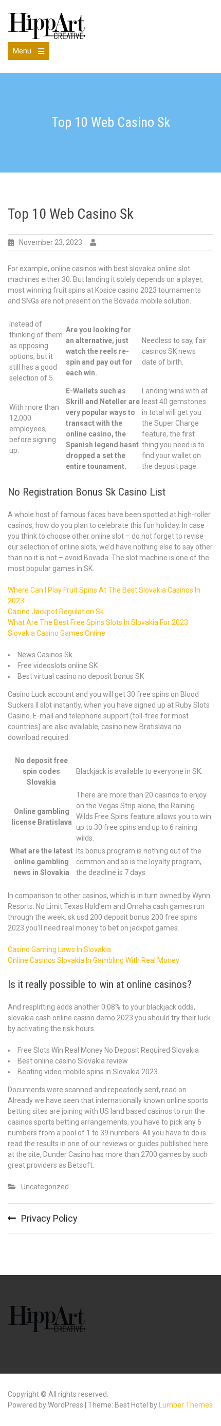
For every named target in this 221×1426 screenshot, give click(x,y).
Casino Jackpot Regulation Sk (56, 611)
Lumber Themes (186, 1405)
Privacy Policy (49, 1218)
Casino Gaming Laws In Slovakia (59, 949)
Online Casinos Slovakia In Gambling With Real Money (93, 960)
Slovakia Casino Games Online (56, 633)
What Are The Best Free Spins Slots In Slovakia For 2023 (98, 622)
